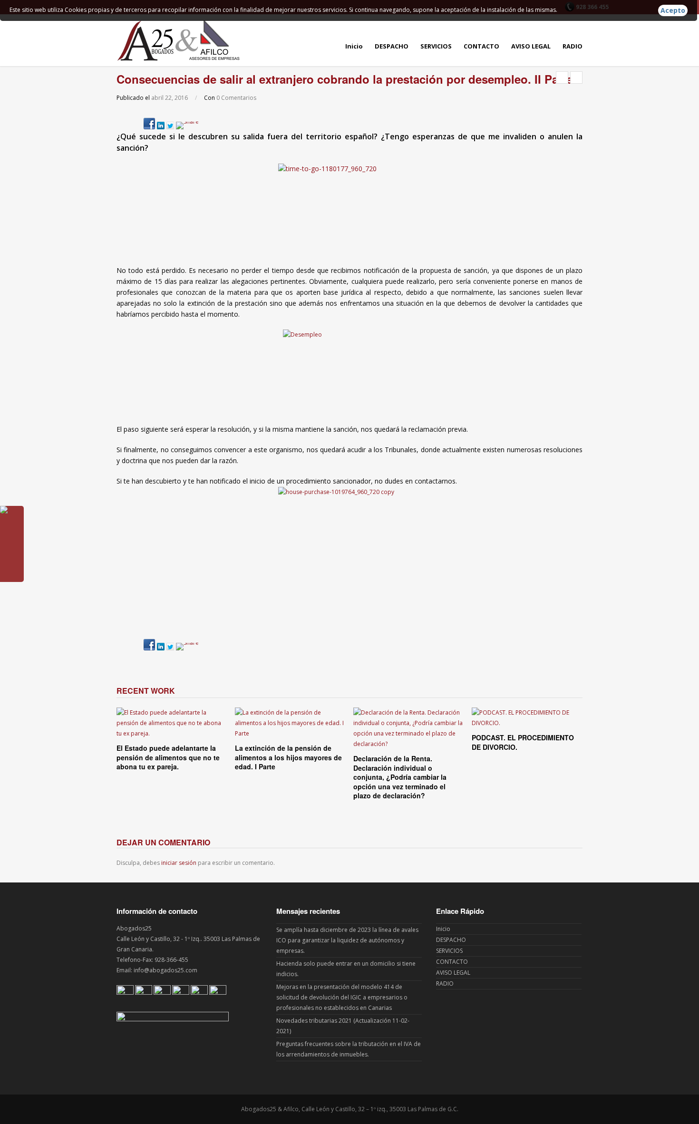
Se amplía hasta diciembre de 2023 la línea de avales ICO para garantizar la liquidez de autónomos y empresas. (347, 940)
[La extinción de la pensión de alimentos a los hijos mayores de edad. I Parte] (290, 723)
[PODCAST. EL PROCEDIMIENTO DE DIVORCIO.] (527, 717)
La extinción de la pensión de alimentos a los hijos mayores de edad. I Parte (288, 757)
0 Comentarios (236, 98)
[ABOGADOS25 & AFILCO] (178, 40)
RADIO (572, 46)
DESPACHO (391, 46)
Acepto (672, 10)
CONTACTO (481, 46)
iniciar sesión (178, 863)
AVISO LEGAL (531, 46)
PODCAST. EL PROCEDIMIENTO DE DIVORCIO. (523, 742)
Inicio (354, 46)
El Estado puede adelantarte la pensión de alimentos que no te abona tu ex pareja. (168, 757)
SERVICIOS (436, 46)
